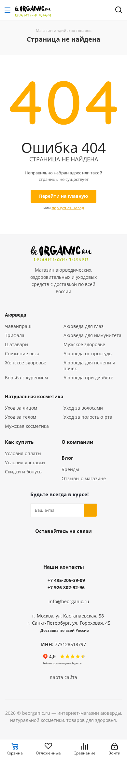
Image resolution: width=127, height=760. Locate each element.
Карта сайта (63, 677)
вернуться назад (68, 207)
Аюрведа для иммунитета (92, 335)
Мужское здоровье (84, 344)
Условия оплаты (23, 453)
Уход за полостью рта (88, 417)
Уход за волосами (83, 408)
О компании (77, 442)
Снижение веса (22, 353)
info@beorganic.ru (69, 601)
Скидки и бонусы (24, 471)
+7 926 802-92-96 (66, 587)
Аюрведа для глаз (84, 326)
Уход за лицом (21, 408)
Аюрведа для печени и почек (89, 366)
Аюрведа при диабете (88, 377)
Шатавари (16, 344)
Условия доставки (25, 462)
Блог (67, 458)
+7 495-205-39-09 (66, 580)
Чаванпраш (18, 326)
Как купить (19, 442)
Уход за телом (20, 417)
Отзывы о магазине (84, 478)
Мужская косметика (27, 426)
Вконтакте (63, 545)
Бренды (70, 469)
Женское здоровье (25, 363)
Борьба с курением (26, 377)
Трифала (14, 335)
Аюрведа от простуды (88, 353)
